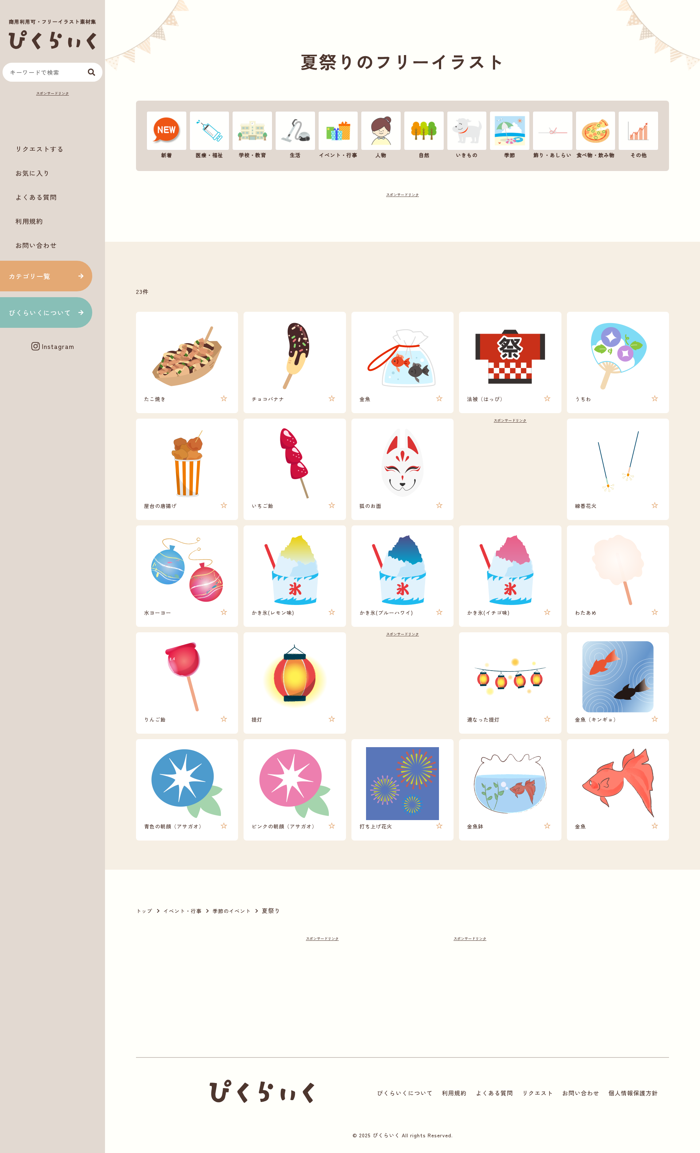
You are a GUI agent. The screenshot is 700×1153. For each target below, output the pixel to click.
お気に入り (32, 173)
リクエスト (537, 1092)
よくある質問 (36, 197)
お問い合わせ (36, 245)
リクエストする (39, 149)
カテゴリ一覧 (29, 276)
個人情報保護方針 (633, 1092)
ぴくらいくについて (40, 312)
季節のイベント (232, 911)
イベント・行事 (182, 911)
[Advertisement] (52, 115)
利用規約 (29, 221)
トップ (144, 911)
